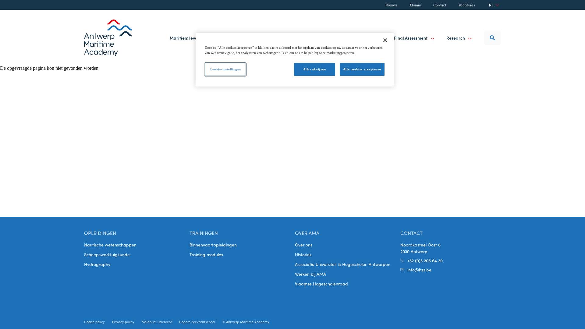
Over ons (303, 245)
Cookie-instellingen (225, 69)
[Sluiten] (385, 40)
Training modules (206, 254)
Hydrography (97, 264)
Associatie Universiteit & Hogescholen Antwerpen (342, 264)
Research (456, 38)
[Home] (108, 37)
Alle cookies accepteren (362, 69)
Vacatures (467, 4)
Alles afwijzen (314, 69)
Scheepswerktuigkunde (107, 254)
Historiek (303, 254)
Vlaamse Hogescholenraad (321, 284)
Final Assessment (411, 38)
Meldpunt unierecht (157, 321)
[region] (295, 60)
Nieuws (391, 4)
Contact (440, 4)
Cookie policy (94, 321)
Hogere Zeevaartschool (197, 321)
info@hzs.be (419, 270)
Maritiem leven (185, 38)
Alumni (415, 4)
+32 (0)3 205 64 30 (425, 260)
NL (491, 5)
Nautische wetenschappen (110, 245)
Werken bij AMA (310, 274)
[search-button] (492, 37)
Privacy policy (123, 321)
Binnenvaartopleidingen (213, 245)
